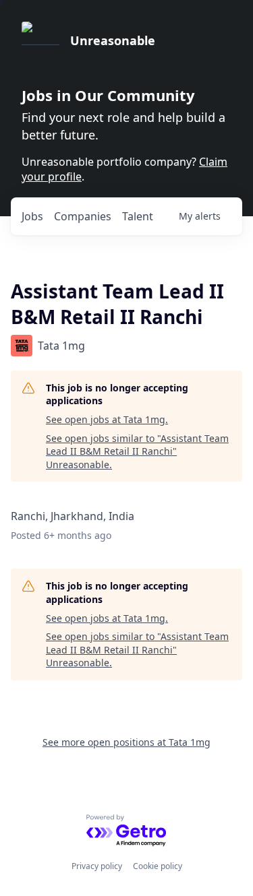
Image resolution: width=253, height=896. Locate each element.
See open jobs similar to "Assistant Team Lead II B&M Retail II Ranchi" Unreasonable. (137, 451)
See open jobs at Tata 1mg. (107, 419)
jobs (32, 216)
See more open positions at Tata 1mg (126, 742)
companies (82, 216)
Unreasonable (112, 40)
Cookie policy (157, 866)
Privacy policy (97, 866)
